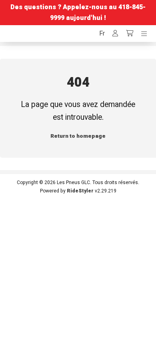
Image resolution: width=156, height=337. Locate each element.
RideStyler (80, 190)
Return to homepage (78, 136)
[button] (102, 34)
